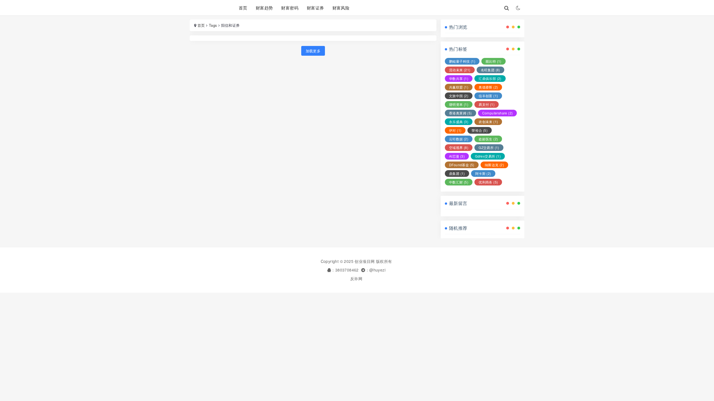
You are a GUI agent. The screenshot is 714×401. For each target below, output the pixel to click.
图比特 (493, 61)
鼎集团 (457, 173)
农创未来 (488, 121)
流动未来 (460, 69)
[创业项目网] (207, 8)
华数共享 (458, 78)
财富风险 (341, 8)
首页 (243, 8)
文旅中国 (458, 95)
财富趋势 (264, 8)
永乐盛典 (458, 121)
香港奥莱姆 (460, 113)
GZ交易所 (489, 147)
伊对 (455, 130)
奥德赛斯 (488, 87)
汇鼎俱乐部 (490, 78)
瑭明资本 (458, 104)
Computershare (497, 113)
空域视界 (458, 147)
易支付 (487, 104)
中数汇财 (458, 182)
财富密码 (289, 8)
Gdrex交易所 (488, 156)
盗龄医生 (488, 138)
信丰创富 (488, 95)
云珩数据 (458, 138)
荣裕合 (480, 130)
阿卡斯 (483, 173)
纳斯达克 (494, 164)
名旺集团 (490, 69)
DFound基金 (461, 164)
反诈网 (356, 278)
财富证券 (315, 8)
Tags (213, 25)
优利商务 (488, 182)
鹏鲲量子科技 (462, 61)
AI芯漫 (457, 156)
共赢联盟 (458, 87)
